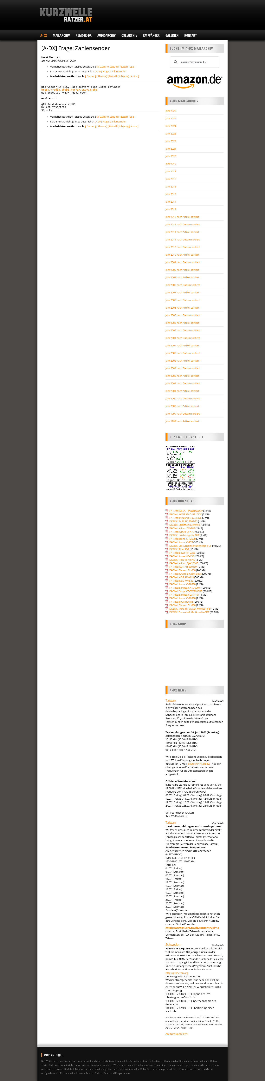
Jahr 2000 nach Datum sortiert (182, 398)
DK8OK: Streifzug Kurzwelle (184, 525)
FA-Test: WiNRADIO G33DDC (185, 518)
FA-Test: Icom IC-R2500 (182, 538)
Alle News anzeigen (176, 1034)
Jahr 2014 (170, 201)
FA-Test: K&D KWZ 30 (181, 580)
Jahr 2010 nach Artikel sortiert (182, 254)
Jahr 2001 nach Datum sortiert (182, 383)
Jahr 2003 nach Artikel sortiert (182, 360)
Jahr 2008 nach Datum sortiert (182, 285)
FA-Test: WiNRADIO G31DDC (185, 514)
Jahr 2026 (170, 111)
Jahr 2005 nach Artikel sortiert (182, 322)
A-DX (43, 35)
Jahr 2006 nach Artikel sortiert (182, 307)
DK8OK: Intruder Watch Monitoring (189, 608)
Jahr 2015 (170, 194)
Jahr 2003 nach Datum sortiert (182, 353)
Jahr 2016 (170, 186)
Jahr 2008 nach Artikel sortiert (182, 277)
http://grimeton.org (176, 973)
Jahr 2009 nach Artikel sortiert (182, 270)
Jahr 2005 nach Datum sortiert (182, 330)
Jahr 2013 (170, 209)
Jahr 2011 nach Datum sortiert (182, 239)
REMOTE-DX (84, 35)
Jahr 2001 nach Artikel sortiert (182, 391)
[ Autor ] (134, 76)
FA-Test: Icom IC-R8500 (182, 584)
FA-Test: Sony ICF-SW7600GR (185, 591)
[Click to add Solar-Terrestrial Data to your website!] (180, 489)
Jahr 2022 (170, 141)
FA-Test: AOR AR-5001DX (183, 566)
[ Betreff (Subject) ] (118, 76)
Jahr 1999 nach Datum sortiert (182, 413)
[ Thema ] (101, 76)
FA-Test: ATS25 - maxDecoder (186, 511)
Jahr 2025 (170, 118)
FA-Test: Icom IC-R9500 (182, 598)
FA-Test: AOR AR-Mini (181, 577)
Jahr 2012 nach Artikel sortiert (182, 217)
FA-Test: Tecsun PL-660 (182, 570)
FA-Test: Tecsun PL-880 (182, 605)
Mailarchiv (61, 35)
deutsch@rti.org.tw (199, 763)
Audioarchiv (106, 35)
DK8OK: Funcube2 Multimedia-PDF (189, 612)
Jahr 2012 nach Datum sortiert (182, 224)
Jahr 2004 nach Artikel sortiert (182, 345)
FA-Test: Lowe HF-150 (181, 556)
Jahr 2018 (170, 171)
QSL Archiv (129, 35)
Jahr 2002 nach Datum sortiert (182, 368)
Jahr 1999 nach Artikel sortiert (182, 421)
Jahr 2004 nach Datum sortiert (182, 338)
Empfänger (151, 35)
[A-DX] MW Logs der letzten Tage (115, 66)
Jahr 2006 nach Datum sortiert (182, 315)
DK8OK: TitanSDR (179, 549)
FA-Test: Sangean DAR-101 (184, 594)
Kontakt (190, 35)
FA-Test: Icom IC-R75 (181, 542)
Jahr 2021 (170, 148)
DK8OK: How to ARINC (182, 559)
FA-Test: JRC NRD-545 (181, 601)
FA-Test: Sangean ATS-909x (184, 587)
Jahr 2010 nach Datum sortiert (182, 247)
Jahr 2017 (170, 179)
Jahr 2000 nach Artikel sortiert (182, 406)
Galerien (171, 35)
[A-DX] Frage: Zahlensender (110, 71)
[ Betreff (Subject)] (118, 126)
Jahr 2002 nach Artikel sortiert (182, 375)
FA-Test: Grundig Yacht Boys (185, 573)
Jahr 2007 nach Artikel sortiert (182, 292)
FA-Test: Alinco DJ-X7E (181, 532)
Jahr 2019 (170, 164)
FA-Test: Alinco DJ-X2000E (183, 563)
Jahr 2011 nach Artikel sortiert (182, 232)
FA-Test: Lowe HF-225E (182, 552)
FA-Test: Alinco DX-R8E (182, 528)
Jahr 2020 (170, 156)
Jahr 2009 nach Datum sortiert (182, 262)
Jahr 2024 (170, 126)
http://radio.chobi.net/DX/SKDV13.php (69, 89)
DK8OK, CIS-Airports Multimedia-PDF (190, 545)
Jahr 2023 (170, 133)
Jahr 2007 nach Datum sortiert (182, 300)
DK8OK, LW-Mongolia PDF (184, 535)
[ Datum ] (90, 76)
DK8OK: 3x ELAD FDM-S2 (183, 521)
